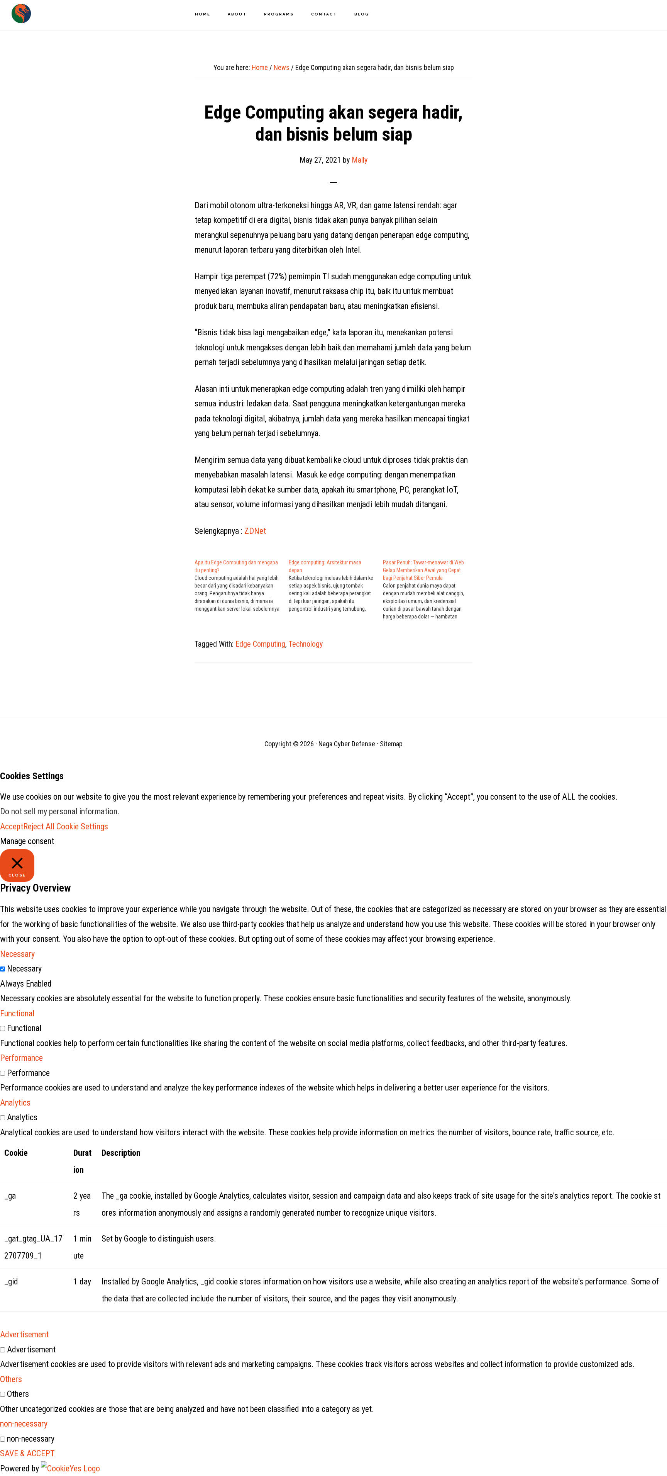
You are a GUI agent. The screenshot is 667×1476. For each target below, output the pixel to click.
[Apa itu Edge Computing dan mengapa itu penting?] (242, 586)
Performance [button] (21, 1058)
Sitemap (391, 744)
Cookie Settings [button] (82, 826)
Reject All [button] (38, 826)
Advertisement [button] (24, 1334)
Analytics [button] (15, 1102)
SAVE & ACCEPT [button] (27, 1453)
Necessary (24, 968)
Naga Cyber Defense (21, 13)
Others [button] (11, 1379)
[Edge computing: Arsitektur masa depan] (336, 586)
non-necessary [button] (23, 1423)
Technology (306, 644)
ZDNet (255, 531)
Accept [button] (11, 826)
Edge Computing (260, 644)
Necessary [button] (17, 954)
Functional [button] (17, 1013)
